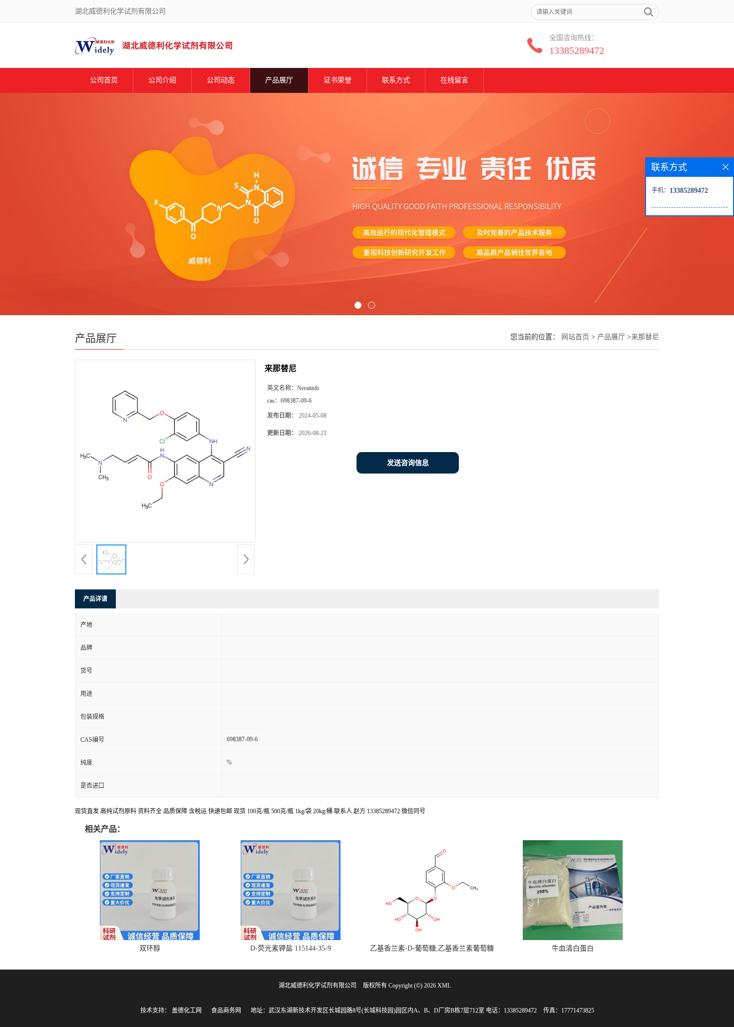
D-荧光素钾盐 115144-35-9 (290, 948)
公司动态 (221, 80)
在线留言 (454, 80)
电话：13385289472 (511, 1010)
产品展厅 (279, 80)
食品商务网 (226, 1010)
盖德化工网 (187, 1010)
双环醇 (149, 948)
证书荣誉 (338, 80)
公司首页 (104, 80)
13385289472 (576, 50)
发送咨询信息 (408, 463)
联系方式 (396, 80)
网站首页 (575, 337)
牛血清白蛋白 (573, 948)
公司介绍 (162, 80)
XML (444, 985)
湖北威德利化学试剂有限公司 (318, 985)
